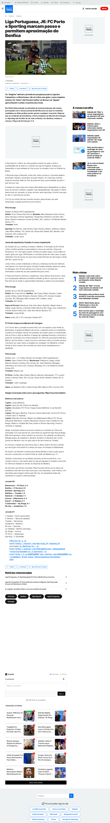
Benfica (23, 596)
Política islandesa (38, 819)
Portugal (11, 601)
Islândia (75, 809)
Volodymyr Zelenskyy (70, 819)
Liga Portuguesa (53, 596)
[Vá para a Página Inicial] (9, 9)
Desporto (19, 16)
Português (7, 2)
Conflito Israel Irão (39, 809)
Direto (104, 8)
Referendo (53, 814)
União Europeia (38, 814)
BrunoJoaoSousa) (40, 554)
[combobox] (84, 2)
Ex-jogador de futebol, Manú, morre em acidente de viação (25, 589)
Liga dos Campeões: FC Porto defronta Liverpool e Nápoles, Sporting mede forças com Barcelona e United (31, 583)
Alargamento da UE (71, 814)
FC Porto (11, 596)
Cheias (53, 819)
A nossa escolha (83, 107)
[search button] (74, 2)
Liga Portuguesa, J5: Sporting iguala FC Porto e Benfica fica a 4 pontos (29, 577)
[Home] (5, 16)
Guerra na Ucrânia (59, 809)
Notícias (11, 16)
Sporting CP (36, 596)
